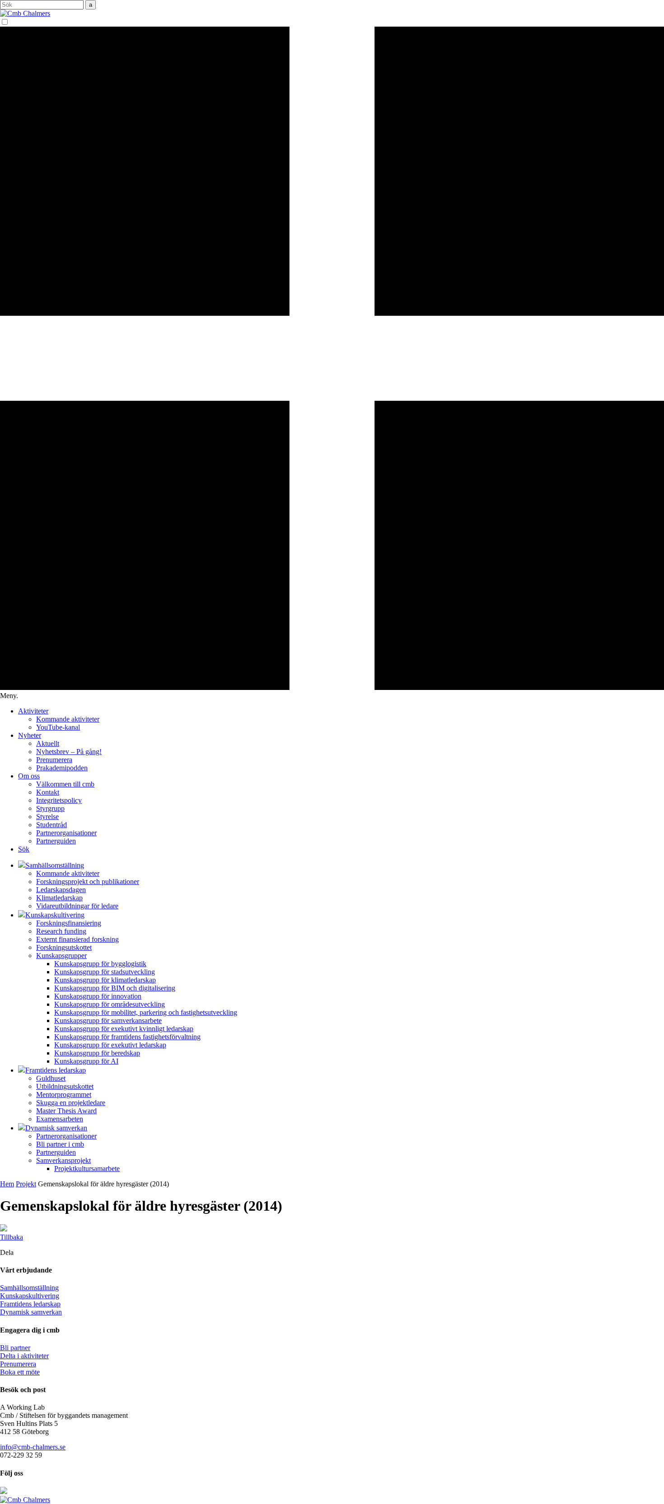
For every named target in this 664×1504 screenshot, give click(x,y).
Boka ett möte (20, 1372)
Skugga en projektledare (70, 1102)
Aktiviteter (33, 711)
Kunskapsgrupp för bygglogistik (100, 963)
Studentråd (51, 824)
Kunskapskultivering (29, 1296)
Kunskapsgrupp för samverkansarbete (108, 1020)
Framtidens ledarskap (30, 1304)
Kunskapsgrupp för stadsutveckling (104, 972)
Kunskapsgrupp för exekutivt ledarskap (110, 1045)
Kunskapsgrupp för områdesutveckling (109, 1004)
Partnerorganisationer (66, 833)
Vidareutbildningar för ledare (77, 906)
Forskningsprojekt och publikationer (87, 881)
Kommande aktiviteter (67, 719)
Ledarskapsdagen (61, 889)
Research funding (61, 931)
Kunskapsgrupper (61, 955)
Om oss (29, 776)
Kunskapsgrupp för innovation (97, 996)
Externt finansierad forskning (77, 939)
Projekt (26, 1184)
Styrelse (47, 816)
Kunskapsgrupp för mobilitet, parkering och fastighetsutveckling (145, 1012)
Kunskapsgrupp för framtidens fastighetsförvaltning (127, 1037)
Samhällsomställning (29, 1287)
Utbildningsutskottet (65, 1086)
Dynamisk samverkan (31, 1312)
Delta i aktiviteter (24, 1356)
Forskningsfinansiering (68, 923)
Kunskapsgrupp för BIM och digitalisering (114, 988)
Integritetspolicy (59, 800)
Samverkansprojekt (63, 1160)
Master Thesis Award (66, 1111)
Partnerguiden (56, 841)
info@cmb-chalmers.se (32, 1447)
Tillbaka (11, 1237)
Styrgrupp (50, 808)
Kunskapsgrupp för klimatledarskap (105, 980)
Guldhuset (50, 1078)
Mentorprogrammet (63, 1094)
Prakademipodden (62, 768)
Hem (7, 1184)
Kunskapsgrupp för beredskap (97, 1053)
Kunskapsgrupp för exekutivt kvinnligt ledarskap (123, 1028)
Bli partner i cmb (60, 1144)
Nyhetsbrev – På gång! (69, 751)
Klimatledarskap (59, 898)
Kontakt (47, 792)
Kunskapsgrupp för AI (86, 1061)
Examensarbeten (59, 1119)
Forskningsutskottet (64, 947)
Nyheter (29, 735)
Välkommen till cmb (65, 784)
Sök (23, 849)
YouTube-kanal (58, 727)
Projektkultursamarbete (87, 1168)
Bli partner (15, 1347)
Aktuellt (47, 743)
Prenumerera (54, 760)
